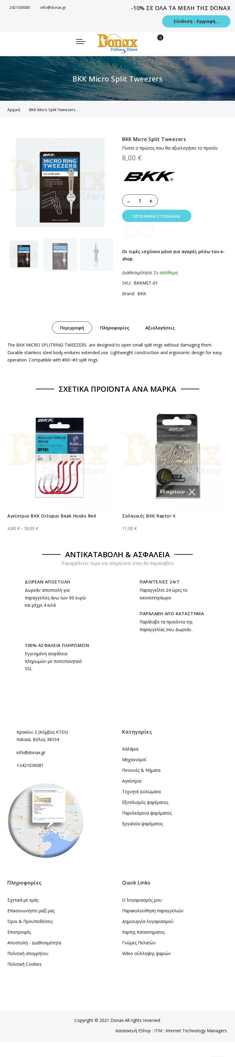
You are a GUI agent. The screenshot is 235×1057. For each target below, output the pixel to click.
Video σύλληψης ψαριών (146, 953)
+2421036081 (30, 765)
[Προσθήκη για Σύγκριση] (146, 231)
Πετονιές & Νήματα (141, 770)
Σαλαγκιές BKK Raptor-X (148, 516)
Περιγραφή (72, 328)
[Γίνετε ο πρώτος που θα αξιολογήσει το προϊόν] (60, 523)
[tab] (72, 327)
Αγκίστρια (131, 781)
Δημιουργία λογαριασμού (147, 921)
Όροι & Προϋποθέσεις (30, 921)
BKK (141, 293)
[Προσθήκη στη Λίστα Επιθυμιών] (131, 231)
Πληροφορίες (114, 328)
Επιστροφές (19, 932)
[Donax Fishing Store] (117, 43)
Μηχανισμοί (134, 759)
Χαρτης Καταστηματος (143, 932)
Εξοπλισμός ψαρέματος (145, 802)
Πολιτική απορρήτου (27, 953)
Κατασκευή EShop (133, 1030)
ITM (158, 1030)
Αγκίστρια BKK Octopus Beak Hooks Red (51, 516)
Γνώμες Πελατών (139, 943)
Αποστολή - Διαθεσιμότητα (34, 943)
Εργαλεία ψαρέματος (142, 823)
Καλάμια (130, 749)
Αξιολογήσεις (160, 328)
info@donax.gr (53, 7)
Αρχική (13, 109)
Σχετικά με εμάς (22, 900)
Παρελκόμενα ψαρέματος (147, 813)
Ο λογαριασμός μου (142, 900)
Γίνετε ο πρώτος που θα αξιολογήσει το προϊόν (170, 148)
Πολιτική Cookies (24, 964)
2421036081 (20, 7)
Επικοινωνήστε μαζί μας (30, 911)
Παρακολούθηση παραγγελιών (153, 911)
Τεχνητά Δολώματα (141, 791)
